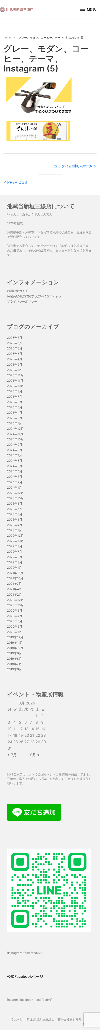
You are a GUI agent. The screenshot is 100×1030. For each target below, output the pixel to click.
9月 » (34, 754)
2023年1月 (14, 530)
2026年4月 (14, 359)
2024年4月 (14, 471)
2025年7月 (14, 396)
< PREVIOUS (15, 182)
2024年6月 (14, 460)
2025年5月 (14, 407)
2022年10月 (15, 541)
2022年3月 (14, 562)
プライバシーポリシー (22, 301)
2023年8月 (14, 503)
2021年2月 (14, 594)
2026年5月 (14, 353)
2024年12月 (15, 428)
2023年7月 (14, 509)
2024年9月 (14, 444)
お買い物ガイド (17, 291)
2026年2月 (14, 364)
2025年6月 (14, 402)
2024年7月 (14, 455)
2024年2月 (14, 482)
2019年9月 (14, 653)
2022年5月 (14, 557)
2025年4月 (14, 412)
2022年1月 (14, 567)
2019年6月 (14, 669)
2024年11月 (15, 434)
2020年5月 (14, 610)
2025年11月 (15, 380)
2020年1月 (14, 632)
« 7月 (12, 754)
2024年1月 (14, 487)
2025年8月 (14, 391)
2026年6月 (14, 348)
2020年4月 (14, 616)
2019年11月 (15, 642)
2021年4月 (14, 589)
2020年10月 (15, 605)
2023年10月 (15, 498)
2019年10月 (15, 648)
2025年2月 (14, 418)
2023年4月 (14, 525)
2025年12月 (15, 375)
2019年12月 (15, 637)
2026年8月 (14, 337)
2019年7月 (14, 664)
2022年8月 (14, 546)
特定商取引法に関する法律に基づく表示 (34, 296)
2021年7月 (14, 583)
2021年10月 (15, 578)
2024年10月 (15, 439)
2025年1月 (14, 423)
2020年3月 (14, 621)
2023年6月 (14, 514)
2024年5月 (14, 466)
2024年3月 (14, 476)
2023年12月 (15, 493)
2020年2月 (14, 626)
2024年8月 (14, 450)
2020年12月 (15, 600)
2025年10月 (15, 386)
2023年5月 (14, 519)
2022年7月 (14, 551)
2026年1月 (14, 370)
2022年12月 (15, 535)
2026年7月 (14, 343)
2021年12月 (15, 573)
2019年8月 (14, 658)
